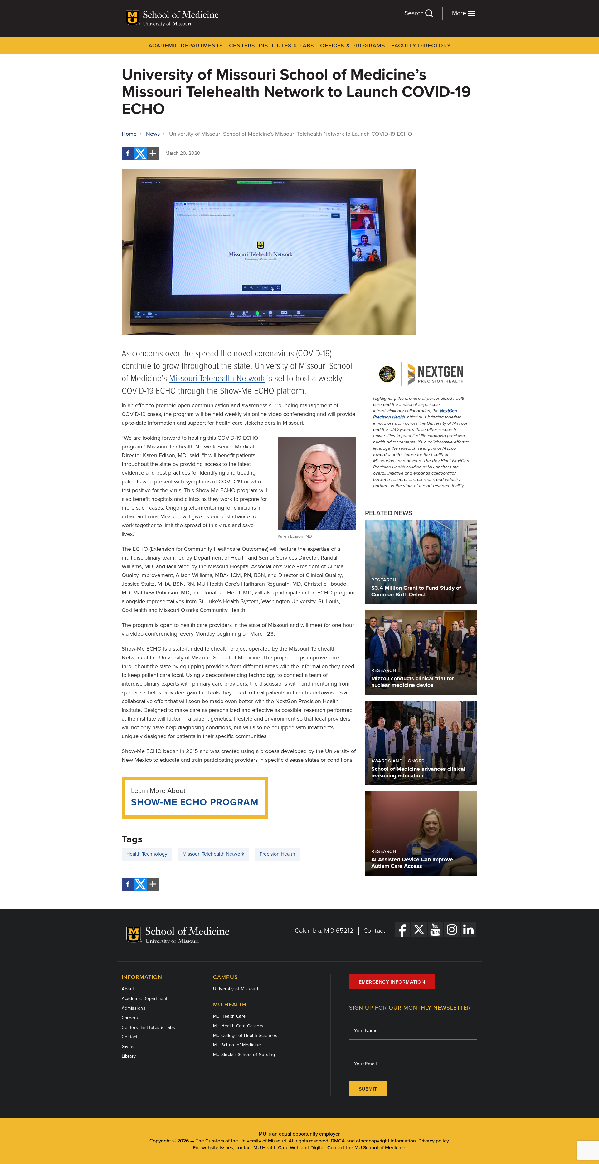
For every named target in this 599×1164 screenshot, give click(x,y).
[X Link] (419, 929)
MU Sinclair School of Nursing (244, 1054)
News (153, 133)
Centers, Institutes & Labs (271, 45)
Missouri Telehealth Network (217, 379)
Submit (368, 1089)
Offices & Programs (352, 45)
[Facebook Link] (402, 929)
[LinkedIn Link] (468, 929)
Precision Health (277, 854)
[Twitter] (140, 153)
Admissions (133, 1008)
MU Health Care (229, 1016)
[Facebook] (128, 153)
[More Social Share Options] (153, 153)
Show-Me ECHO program (195, 802)
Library (129, 1056)
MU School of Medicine (237, 1045)
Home (129, 133)
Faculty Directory (421, 45)
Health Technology (146, 854)
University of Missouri (235, 988)
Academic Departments (186, 45)
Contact (374, 931)
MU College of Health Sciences (245, 1035)
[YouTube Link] (435, 929)
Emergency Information (392, 982)
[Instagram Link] (452, 929)
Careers (130, 1017)
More (460, 13)
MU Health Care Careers (238, 1026)
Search (414, 13)
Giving (128, 1046)
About (128, 988)
